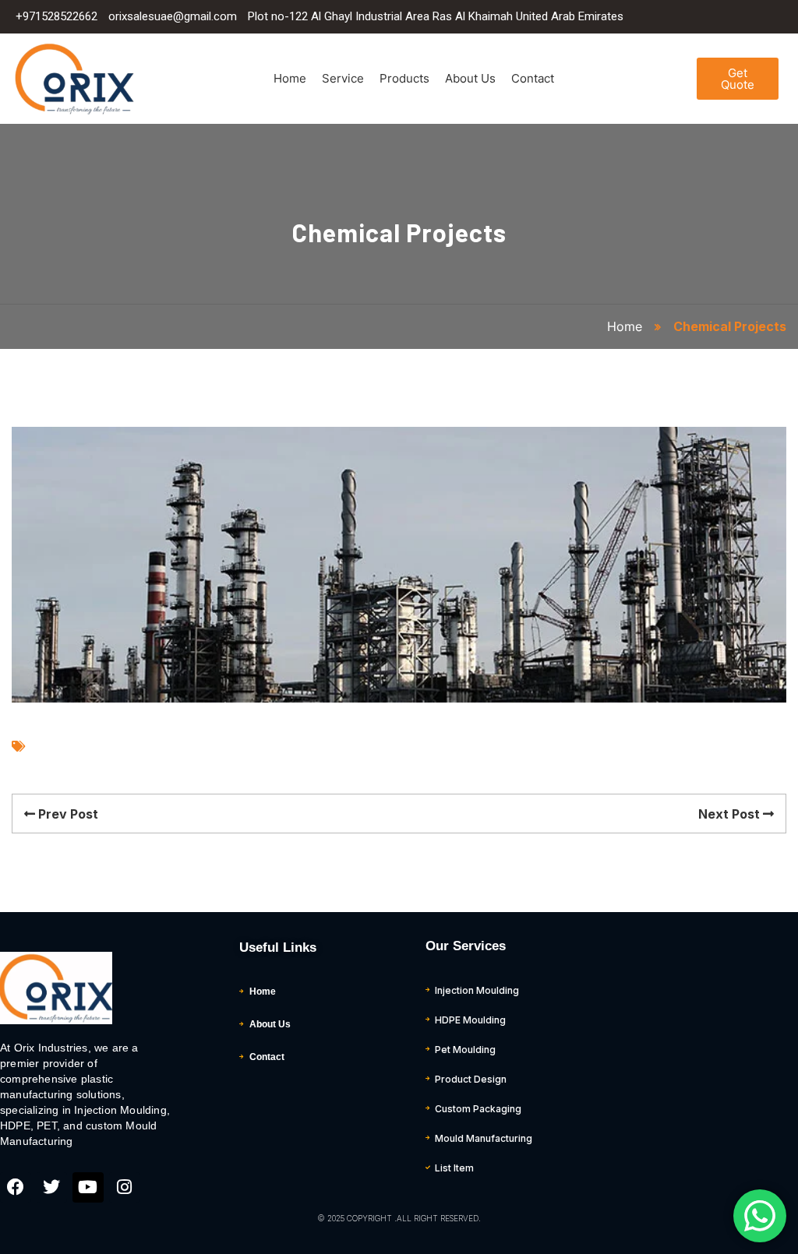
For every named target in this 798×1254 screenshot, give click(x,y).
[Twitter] (52, 1187)
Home (290, 78)
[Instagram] (124, 1187)
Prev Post (66, 814)
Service (343, 78)
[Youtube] (88, 1187)
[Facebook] (15, 1187)
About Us (470, 78)
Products (404, 78)
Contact (532, 78)
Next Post (730, 814)
